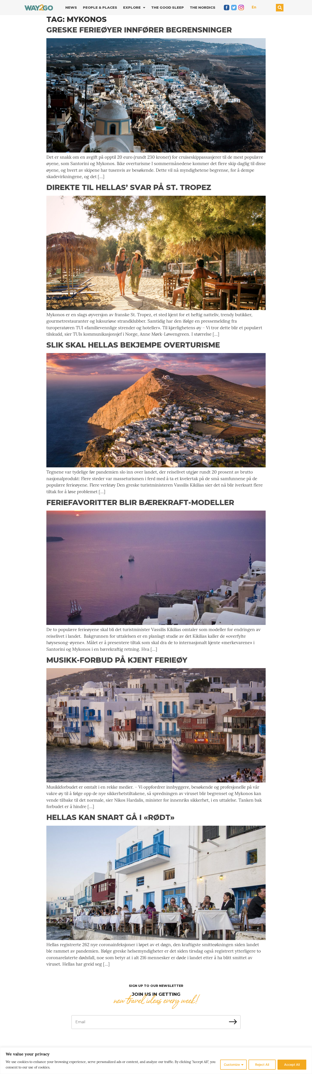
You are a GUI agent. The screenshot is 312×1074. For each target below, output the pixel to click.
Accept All (292, 1064)
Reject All (262, 1064)
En (254, 7)
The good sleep (167, 7)
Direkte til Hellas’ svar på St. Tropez (128, 187)
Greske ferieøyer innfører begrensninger (139, 29)
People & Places (100, 7)
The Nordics (202, 7)
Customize (232, 1064)
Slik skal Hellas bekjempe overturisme (133, 344)
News (71, 7)
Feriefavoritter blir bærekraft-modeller (140, 502)
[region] (156, 1060)
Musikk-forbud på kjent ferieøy (116, 660)
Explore (132, 7)
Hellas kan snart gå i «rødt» (110, 817)
